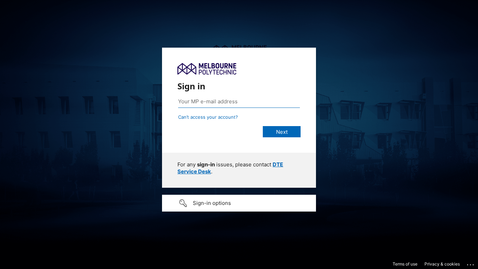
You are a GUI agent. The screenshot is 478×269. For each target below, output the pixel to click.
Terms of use (405, 264)
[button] (239, 203)
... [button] (471, 263)
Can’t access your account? (208, 117)
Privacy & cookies (442, 264)
